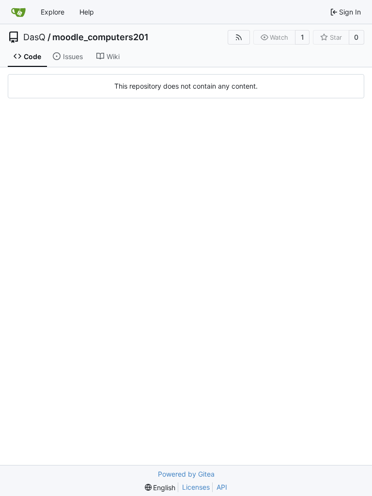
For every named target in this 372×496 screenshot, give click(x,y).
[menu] (160, 487)
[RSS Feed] (239, 37)
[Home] (18, 12)
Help (86, 12)
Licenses (196, 487)
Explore (52, 12)
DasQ (34, 37)
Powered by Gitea (186, 474)
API (222, 487)
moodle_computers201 (100, 37)
